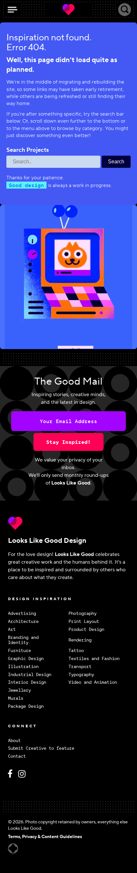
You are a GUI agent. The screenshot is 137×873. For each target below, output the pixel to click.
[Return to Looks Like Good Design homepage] (68, 523)
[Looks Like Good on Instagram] (23, 776)
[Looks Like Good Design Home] (68, 9)
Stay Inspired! (68, 441)
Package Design (26, 706)
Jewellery (19, 690)
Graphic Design (26, 658)
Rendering (79, 640)
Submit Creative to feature (41, 748)
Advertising (22, 613)
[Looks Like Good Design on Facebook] (11, 776)
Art (12, 629)
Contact (17, 756)
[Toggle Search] (124, 9)
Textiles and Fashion (93, 658)
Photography (82, 613)
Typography (81, 674)
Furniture (19, 650)
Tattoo (76, 650)
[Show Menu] (12, 9)
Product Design (86, 629)
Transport (79, 666)
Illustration (23, 666)
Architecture (23, 621)
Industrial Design (29, 674)
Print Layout (83, 621)
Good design (26, 185)
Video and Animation (92, 682)
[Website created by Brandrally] (13, 848)
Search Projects (27, 150)
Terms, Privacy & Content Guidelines (45, 837)
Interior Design (27, 682)
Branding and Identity (23, 640)
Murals (15, 698)
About (14, 740)
